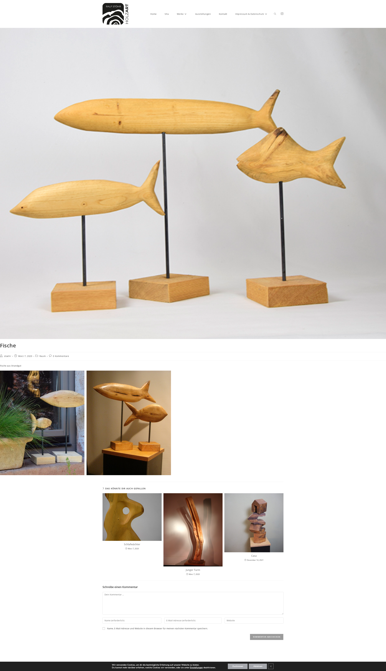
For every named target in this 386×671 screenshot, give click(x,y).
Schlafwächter (132, 544)
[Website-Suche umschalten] (275, 14)
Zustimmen (237, 666)
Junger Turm (193, 570)
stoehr (7, 356)
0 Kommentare (61, 356)
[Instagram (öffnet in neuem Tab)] (282, 13)
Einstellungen (196, 667)
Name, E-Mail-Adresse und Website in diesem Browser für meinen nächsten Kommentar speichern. (157, 628)
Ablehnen (257, 666)
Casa (254, 555)
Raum (43, 356)
